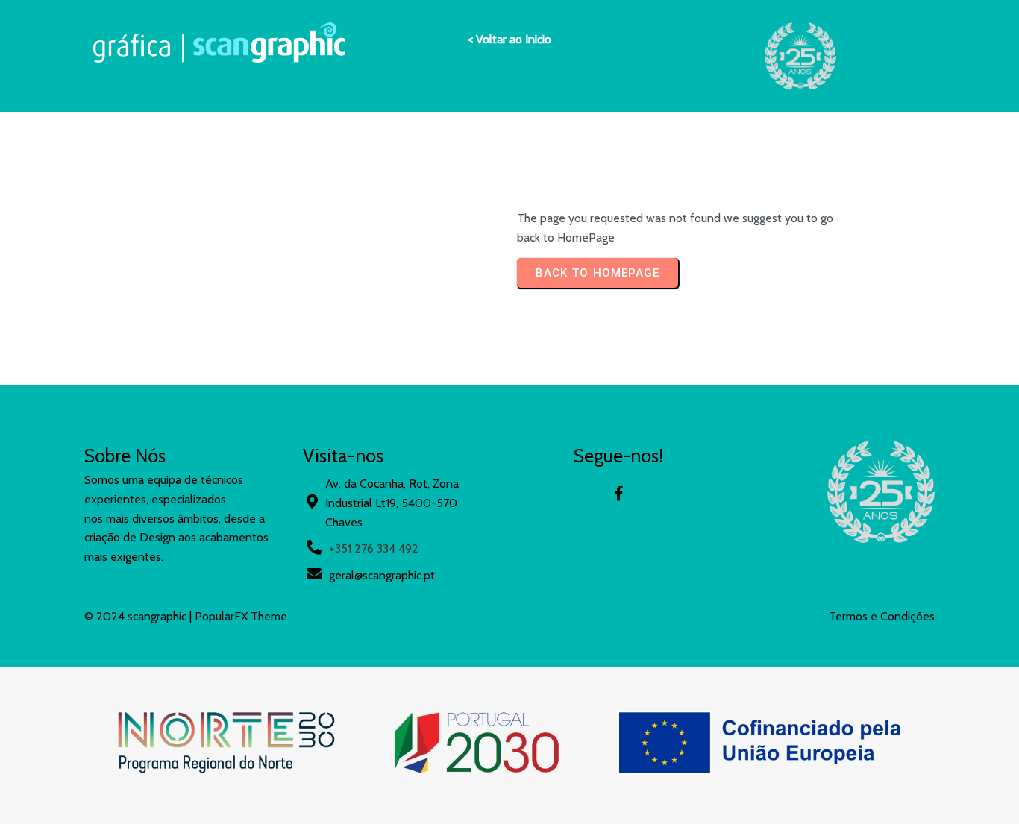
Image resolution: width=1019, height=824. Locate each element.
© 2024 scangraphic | (139, 616)
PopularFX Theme (241, 616)
